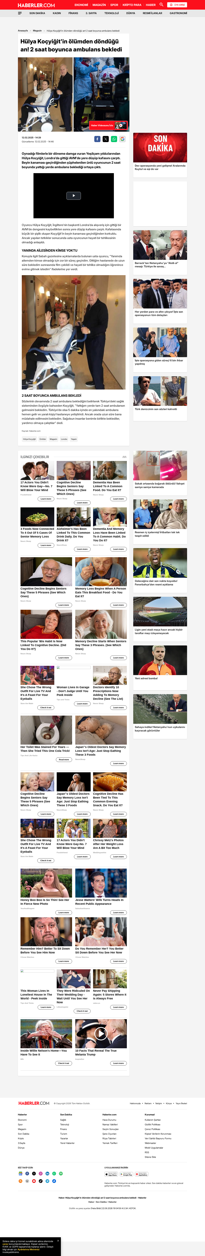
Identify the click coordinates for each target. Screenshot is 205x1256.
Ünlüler (43, 439)
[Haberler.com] (34, 1103)
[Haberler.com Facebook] (27, 1174)
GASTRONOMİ (178, 13)
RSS (147, 1152)
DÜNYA (130, 13)
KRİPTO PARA (132, 5)
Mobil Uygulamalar (154, 1147)
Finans (63, 1129)
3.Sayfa (21, 1143)
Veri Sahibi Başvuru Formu (158, 1138)
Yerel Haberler (67, 1143)
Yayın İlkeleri (181, 1103)
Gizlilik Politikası (152, 1124)
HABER (151, 5)
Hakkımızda (135, 1103)
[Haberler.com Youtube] (34, 1181)
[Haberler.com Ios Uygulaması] (111, 1174)
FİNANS (73, 13)
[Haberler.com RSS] (20, 1181)
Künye (169, 1103)
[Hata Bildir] (96, 1208)
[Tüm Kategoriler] (20, 13)
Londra (64, 439)
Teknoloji (64, 1124)
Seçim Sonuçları (110, 1129)
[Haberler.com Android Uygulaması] (126, 1174)
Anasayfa (23, 30)
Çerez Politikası (152, 1129)
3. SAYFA (91, 13)
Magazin (37, 30)
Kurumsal (150, 1114)
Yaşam (74, 439)
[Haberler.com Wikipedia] (27, 1181)
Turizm (63, 1133)
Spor (20, 1124)
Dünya (21, 1147)
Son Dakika (23, 1133)
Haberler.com (109, 1114)
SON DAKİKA (37, 13)
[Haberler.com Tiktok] (40, 1181)
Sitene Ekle (150, 1157)
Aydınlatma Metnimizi (28, 1249)
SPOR (114, 5)
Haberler (22, 1114)
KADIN (57, 13)
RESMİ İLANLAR (152, 13)
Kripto (21, 1138)
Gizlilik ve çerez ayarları (79, 1208)
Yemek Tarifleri (109, 1143)
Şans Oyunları (109, 1133)
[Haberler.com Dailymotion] (54, 1181)
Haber (91, 1202)
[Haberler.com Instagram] (40, 1174)
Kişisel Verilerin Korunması (158, 1133)
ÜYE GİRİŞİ (179, 5)
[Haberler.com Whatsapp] (54, 1174)
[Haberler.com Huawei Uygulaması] (141, 1174)
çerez (5, 1244)
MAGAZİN (99, 5)
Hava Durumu (109, 1119)
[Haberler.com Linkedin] (47, 1174)
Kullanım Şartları (153, 1119)
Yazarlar (64, 1138)
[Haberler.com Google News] (20, 1174)
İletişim (159, 1103)
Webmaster (150, 1143)
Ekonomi (22, 1119)
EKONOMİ (81, 5)
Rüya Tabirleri (109, 1138)
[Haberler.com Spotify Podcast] (60, 1174)
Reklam (148, 1103)
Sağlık (63, 1119)
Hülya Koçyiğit (29, 439)
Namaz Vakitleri (110, 1124)
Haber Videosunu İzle (102, 125)
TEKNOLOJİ (111, 13)
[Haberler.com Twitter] (34, 1174)
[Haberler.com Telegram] (47, 1181)
